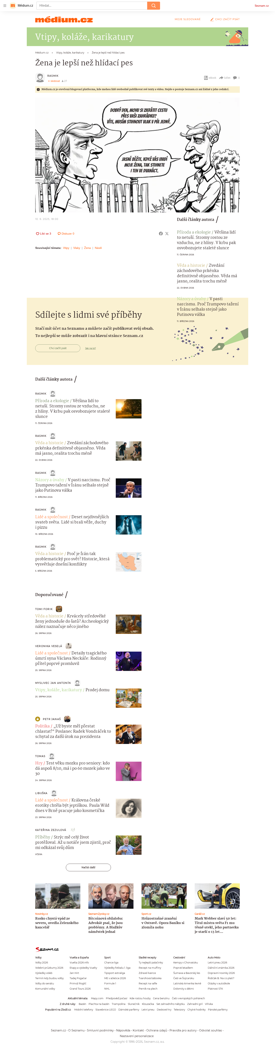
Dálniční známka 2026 (221, 967)
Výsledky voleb (43, 972)
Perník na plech (148, 988)
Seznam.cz (262, 5)
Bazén (82, 1003)
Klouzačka (148, 1003)
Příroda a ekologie (194, 232)
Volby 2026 (41, 962)
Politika (42, 726)
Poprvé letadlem (183, 967)
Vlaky (76, 247)
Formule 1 (110, 983)
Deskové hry (164, 1009)
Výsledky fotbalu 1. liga (117, 967)
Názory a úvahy (191, 299)
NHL (107, 988)
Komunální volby (45, 988)
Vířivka (209, 1003)
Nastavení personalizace (137, 1036)
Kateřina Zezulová (50, 829)
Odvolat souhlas (210, 1030)
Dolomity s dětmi (183, 988)
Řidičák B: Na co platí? (221, 978)
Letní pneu (148, 1009)
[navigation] (5, 5)
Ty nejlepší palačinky (151, 962)
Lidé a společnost (51, 517)
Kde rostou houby (140, 998)
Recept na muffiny (150, 967)
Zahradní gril (195, 1003)
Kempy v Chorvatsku (185, 962)
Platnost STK (215, 988)
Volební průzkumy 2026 (49, 967)
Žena (87, 247)
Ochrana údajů (156, 1030)
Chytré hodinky (196, 1009)
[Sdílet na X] (167, 234)
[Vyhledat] (153, 6)
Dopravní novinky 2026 (221, 972)
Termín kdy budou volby (49, 978)
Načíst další (88, 867)
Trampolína (118, 1003)
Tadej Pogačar (78, 978)
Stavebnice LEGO (105, 1009)
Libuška (41, 793)
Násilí (98, 247)
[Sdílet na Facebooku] (161, 234)
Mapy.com (97, 998)
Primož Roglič (78, 983)
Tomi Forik (44, 609)
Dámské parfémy (128, 1009)
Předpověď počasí (116, 998)
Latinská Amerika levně (187, 983)
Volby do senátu (44, 983)
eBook (212, 77)
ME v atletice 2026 (115, 978)
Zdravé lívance (147, 972)
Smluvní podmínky (100, 1030)
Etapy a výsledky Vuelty (83, 967)
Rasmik (52, 75)
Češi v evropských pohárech (188, 998)
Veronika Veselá (48, 646)
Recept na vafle (148, 983)
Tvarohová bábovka (150, 978)
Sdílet (227, 77)
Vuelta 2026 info (79, 962)
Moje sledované (188, 19)
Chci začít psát (227, 19)
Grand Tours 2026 (80, 988)
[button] (137, 155)
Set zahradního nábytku (170, 1003)
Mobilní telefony (83, 1009)
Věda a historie (191, 266)
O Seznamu (76, 1030)
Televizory (179, 1009)
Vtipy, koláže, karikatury (58, 690)
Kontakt (138, 1030)
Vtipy (66, 247)
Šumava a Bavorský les (186, 972)
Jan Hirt (74, 972)
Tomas (40, 756)
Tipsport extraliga (114, 972)
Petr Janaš (52, 719)
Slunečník (134, 1003)
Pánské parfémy (217, 1009)
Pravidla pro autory (183, 1030)
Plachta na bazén (99, 1003)
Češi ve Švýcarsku (183, 978)
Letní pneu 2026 (217, 962)
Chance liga (111, 962)
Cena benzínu (161, 998)
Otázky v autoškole (219, 983)
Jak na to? (90, 348)
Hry (38, 763)
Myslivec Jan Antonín (53, 682)
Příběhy (42, 837)
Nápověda (123, 1030)
